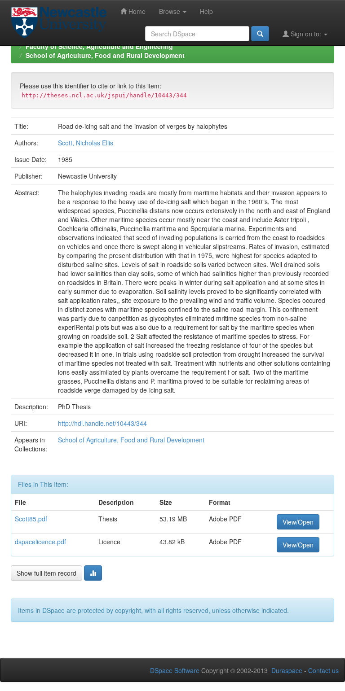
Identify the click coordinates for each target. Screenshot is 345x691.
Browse (170, 11)
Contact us (323, 670)
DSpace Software (174, 670)
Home (136, 11)
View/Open (298, 521)
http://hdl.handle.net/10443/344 (102, 423)
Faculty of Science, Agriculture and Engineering (99, 46)
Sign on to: (306, 33)
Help (206, 11)
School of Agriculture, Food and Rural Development (105, 55)
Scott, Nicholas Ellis (85, 142)
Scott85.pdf (31, 518)
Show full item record (46, 573)
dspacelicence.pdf (40, 541)
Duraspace (286, 670)
